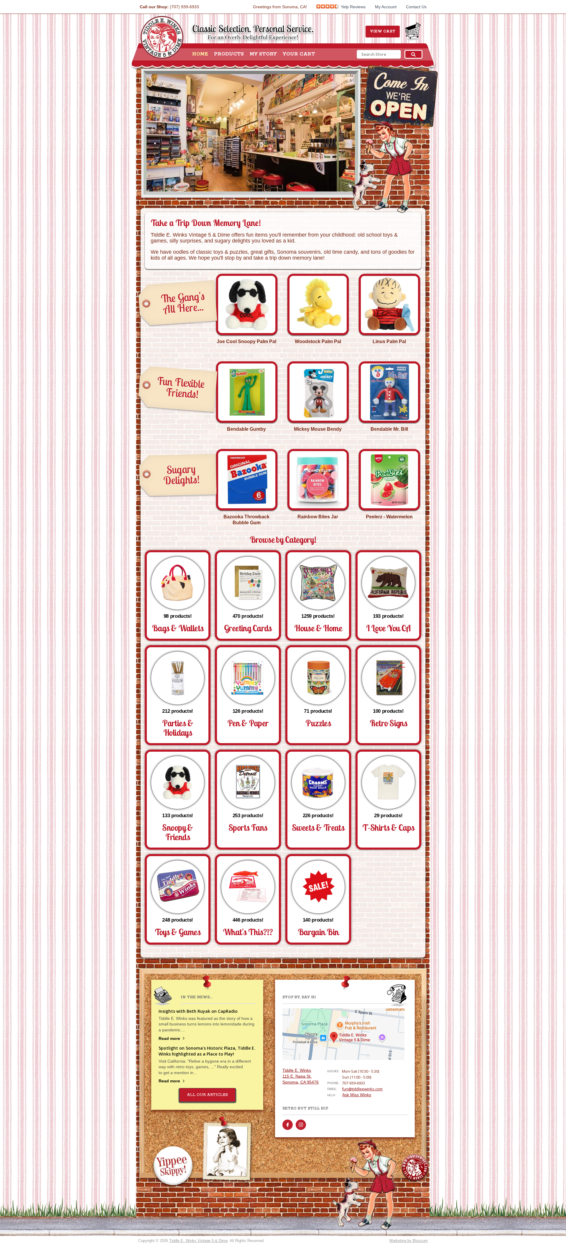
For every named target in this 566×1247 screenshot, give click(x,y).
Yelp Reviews (353, 6)
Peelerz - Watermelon (389, 516)
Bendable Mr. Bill (389, 429)
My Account (385, 6)
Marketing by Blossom (408, 1240)
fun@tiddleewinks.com (362, 1089)
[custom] (287, 1125)
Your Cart (299, 54)
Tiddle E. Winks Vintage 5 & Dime (198, 1240)
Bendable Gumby (246, 429)
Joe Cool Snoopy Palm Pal (246, 341)
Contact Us (416, 6)
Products (229, 54)
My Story (263, 54)
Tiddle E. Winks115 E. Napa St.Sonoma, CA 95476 (300, 1076)
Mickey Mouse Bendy (318, 429)
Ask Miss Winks (356, 1094)
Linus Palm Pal (389, 341)
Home (200, 54)
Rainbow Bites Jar (317, 516)
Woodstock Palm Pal (318, 341)
